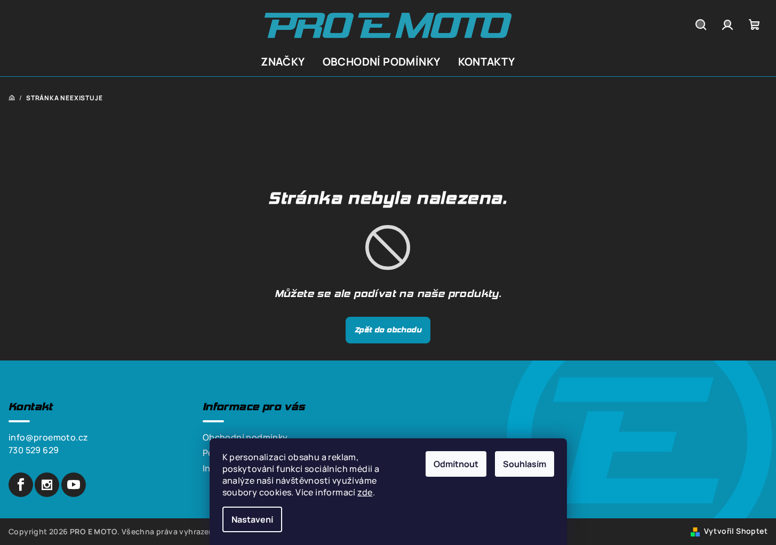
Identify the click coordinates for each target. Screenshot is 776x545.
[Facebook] (21, 484)
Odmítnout (456, 464)
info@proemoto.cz (48, 437)
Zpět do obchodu (388, 329)
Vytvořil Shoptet (735, 531)
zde (364, 492)
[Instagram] (47, 484)
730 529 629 (34, 450)
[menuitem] (282, 62)
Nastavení (252, 519)
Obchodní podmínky (245, 437)
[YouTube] (73, 484)
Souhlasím (524, 464)
